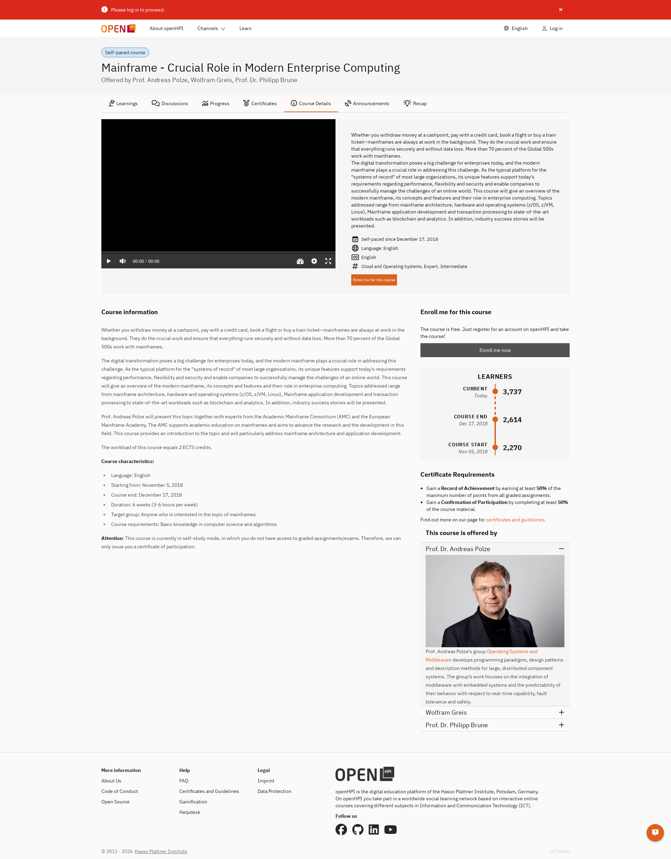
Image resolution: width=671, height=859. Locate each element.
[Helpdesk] (655, 833)
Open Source (115, 802)
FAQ (183, 781)
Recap (420, 103)
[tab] (123, 103)
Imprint (266, 781)
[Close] (561, 9)
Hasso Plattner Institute (161, 851)
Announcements (371, 103)
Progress (219, 103)
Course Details (315, 103)
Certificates (264, 103)
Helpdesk (189, 812)
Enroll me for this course (374, 279)
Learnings (127, 103)
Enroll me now (495, 350)
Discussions (174, 103)
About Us (111, 781)
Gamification (193, 802)
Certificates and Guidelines (209, 791)
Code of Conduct (119, 791)
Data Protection (274, 791)
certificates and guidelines (515, 520)
